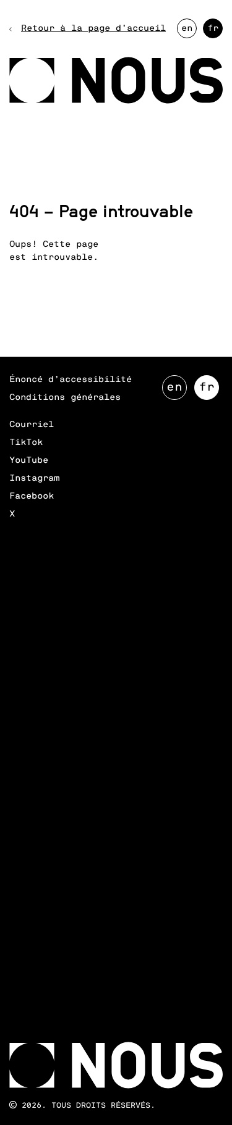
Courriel (31, 424)
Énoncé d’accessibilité (70, 379)
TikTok (26, 442)
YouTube (28, 460)
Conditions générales (65, 397)
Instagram (34, 478)
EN (189, 31)
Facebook (31, 496)
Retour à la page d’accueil (93, 28)
